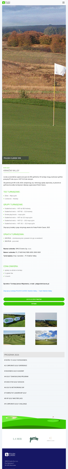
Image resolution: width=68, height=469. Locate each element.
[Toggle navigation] (63, 2)
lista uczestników (34, 299)
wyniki (34, 304)
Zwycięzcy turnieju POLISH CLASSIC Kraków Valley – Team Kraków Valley (27, 291)
